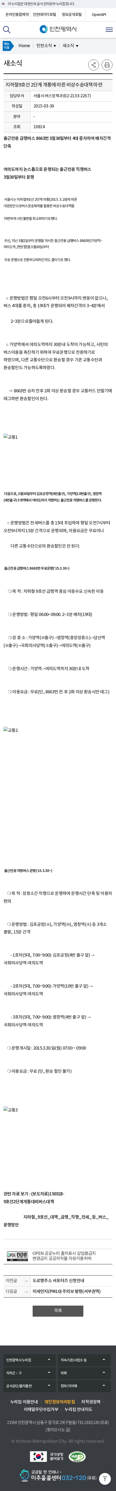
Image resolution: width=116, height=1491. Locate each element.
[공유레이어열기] (93, 65)
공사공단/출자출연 (19, 1386)
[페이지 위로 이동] (104, 1479)
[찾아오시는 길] (58, 1430)
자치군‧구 (14, 1373)
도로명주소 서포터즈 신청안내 (58, 1280)
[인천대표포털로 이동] (58, 29)
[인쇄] (107, 65)
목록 (58, 1310)
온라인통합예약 (16, 14)
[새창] (17, 1256)
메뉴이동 (6, 46)
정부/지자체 (69, 1386)
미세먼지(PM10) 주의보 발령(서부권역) (67, 1291)
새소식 (68, 45)
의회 (64, 1373)
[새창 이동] (46, 1456)
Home (24, 45)
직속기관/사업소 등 (74, 1360)
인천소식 (44, 45)
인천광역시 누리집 (18, 1360)
